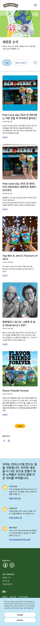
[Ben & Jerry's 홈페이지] (10, 5)
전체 (7, 62)
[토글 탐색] (35, 5)
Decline (20, 620)
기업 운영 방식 (7, 584)
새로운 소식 (6, 577)
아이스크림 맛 (20, 62)
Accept (20, 615)
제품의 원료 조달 (15, 498)
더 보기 (4, 137)
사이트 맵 (13, 596)
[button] (5, 591)
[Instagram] (9, 441)
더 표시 (20, 426)
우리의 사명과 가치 (15, 517)
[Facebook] (4, 441)
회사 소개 (5, 581)
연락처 (4, 596)
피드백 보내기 (23, 596)
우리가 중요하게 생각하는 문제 (19, 539)
